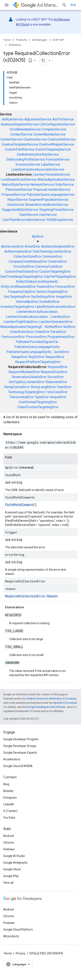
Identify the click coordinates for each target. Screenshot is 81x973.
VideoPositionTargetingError (37, 407)
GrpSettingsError (43, 297)
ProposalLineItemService (51, 190)
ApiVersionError (12, 246)
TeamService (28, 215)
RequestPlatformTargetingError (37, 362)
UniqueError (57, 397)
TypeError (42, 397)
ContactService (21, 134)
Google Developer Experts (20, 752)
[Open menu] (6, 5)
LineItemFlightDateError (20, 322)
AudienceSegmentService (19, 124)
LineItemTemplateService (51, 174)
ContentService (11, 139)
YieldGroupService (59, 220)
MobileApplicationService (56, 180)
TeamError (64, 387)
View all (8, 882)
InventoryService (28, 164)
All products (11, 936)
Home (7, 39)
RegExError (36, 357)
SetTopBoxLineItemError (26, 382)
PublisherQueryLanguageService (50, 195)
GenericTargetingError (52, 292)
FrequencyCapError (22, 292)
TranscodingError (21, 397)
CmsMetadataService (25, 129)
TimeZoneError (57, 392)
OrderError (42, 332)
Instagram (10, 797)
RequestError (54, 357)
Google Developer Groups (19, 746)
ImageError (64, 297)
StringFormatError (17, 387)
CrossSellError (23, 267)
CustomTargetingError (55, 272)
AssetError (32, 246)
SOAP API (58, 39)
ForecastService (58, 159)
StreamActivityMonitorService (46, 205)
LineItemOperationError (55, 322)
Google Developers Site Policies (46, 706)
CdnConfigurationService (57, 124)
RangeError (19, 357)
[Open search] (64, 5)
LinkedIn (8, 804)
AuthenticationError (18, 251)
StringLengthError (43, 387)
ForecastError (65, 287)
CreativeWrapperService (56, 144)
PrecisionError (36, 337)
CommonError (52, 256)
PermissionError (13, 337)
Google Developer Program (21, 739)
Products (21, 39)
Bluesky (8, 791)
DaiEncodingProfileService (25, 159)
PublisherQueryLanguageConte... (37, 347)
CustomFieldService (19, 149)
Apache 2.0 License (65, 702)
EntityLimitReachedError (18, 287)
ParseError (58, 332)
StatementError (56, 382)
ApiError (38, 236)
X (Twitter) (10, 811)
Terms (7, 953)
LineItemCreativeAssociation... (28, 317)
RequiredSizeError (54, 372)
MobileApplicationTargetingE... (22, 327)
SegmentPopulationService (49, 200)
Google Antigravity (15, 862)
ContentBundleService (49, 134)
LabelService (50, 164)
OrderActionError (22, 332)
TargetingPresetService (56, 210)
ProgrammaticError (61, 337)
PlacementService (19, 190)
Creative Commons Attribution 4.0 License (51, 698)
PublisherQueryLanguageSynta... (29, 352)
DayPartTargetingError (60, 277)
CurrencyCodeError (49, 267)
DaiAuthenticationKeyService (38, 154)
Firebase (9, 849)
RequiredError (58, 367)
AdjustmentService (38, 119)
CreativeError (57, 261)
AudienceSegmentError (58, 246)
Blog (6, 784)
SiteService (15, 205)
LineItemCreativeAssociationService (37, 169)
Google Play (11, 876)
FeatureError (45, 287)
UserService (48, 215)
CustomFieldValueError (21, 272)
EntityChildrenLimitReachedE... (38, 282)
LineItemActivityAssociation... (37, 312)
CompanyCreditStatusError (28, 261)
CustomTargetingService (53, 149)
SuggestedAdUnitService (20, 210)
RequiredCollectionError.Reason (31, 596)
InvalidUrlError (49, 302)
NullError (69, 327)
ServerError (55, 377)
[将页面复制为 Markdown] (43, 60)
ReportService (17, 200)
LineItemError (60, 317)
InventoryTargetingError (17, 307)
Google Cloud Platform (18, 929)
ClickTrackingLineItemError (52, 251)
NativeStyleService (16, 185)
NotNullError (53, 327)
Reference (15, 44)
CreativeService (35, 139)
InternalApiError (27, 302)
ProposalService (13, 195)
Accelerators (11, 759)
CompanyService (54, 129)
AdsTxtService (63, 119)
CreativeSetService (61, 139)
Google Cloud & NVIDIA (18, 766)
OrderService (64, 185)
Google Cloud (12, 869)
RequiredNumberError (24, 372)
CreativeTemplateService (19, 144)
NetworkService (42, 185)
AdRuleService (12, 119)
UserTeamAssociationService (23, 220)
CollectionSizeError (28, 256)
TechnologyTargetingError (26, 392)
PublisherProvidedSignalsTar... (38, 342)
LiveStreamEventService (19, 180)
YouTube (9, 817)
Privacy (20, 953)
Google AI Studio (14, 856)
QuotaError (61, 352)
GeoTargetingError (17, 297)
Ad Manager (48, 5)
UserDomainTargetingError (38, 402)
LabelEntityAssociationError (55, 307)
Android (8, 835)
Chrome (8, 842)
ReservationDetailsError (29, 377)
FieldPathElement (19, 505)
